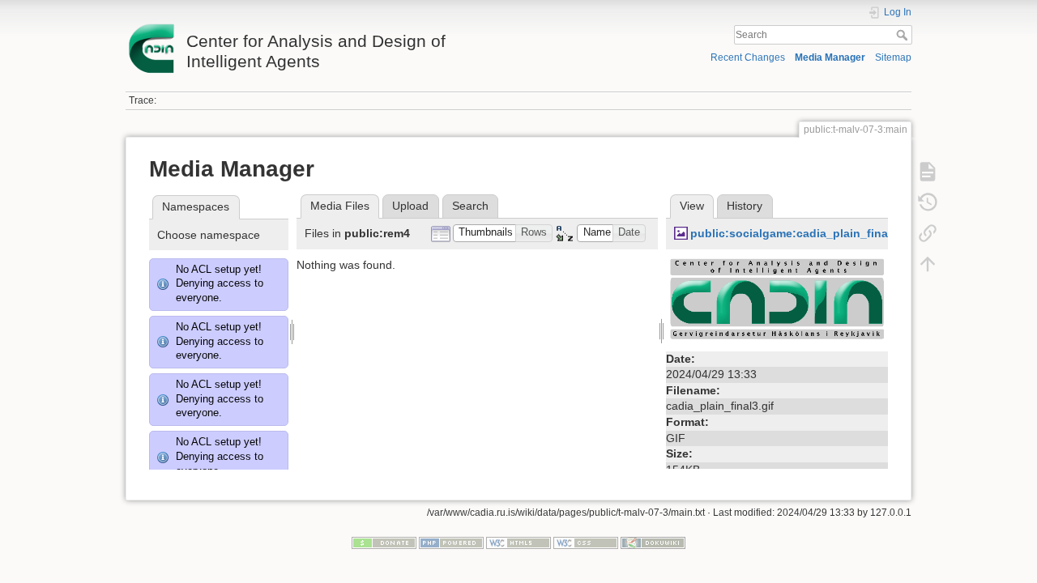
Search (903, 34)
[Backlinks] (927, 233)
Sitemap (893, 57)
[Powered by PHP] (451, 542)
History (744, 205)
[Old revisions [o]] (927, 202)
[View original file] (777, 301)
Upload (410, 205)
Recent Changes (748, 57)
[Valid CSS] (585, 542)
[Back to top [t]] (927, 264)
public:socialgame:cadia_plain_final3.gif (802, 233)
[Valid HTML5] (518, 542)
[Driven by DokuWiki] (653, 542)
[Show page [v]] (927, 171)
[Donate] (384, 542)
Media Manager (830, 57)
